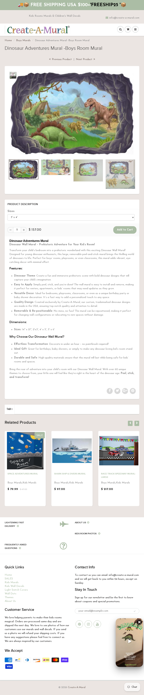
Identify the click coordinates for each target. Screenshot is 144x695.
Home (8, 40)
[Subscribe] (134, 611)
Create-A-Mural (77, 687)
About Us (10, 601)
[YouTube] (97, 624)
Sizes (11, 211)
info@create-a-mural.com (124, 17)
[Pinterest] (79, 624)
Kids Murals (12, 582)
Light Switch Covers (16, 590)
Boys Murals (23, 40)
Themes (9, 597)
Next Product (84, 59)
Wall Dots (10, 593)
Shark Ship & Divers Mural (70, 474)
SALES (9, 578)
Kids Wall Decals (14, 586)
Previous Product (61, 59)
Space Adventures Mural (23, 474)
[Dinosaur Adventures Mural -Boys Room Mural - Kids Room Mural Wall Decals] (72, 113)
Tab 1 (9, 409)
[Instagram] (88, 624)
